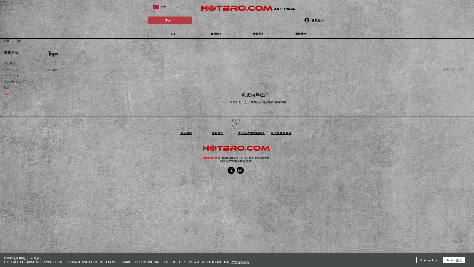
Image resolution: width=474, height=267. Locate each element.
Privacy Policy (240, 262)
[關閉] (469, 260)
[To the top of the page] (236, 123)
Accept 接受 (454, 260)
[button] (173, 32)
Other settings (429, 260)
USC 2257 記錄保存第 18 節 (236, 161)
